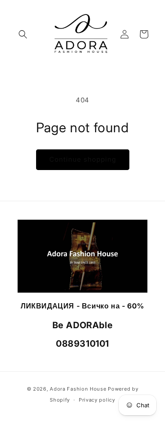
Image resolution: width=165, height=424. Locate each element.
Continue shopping (82, 159)
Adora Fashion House (78, 389)
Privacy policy (97, 400)
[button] (23, 34)
